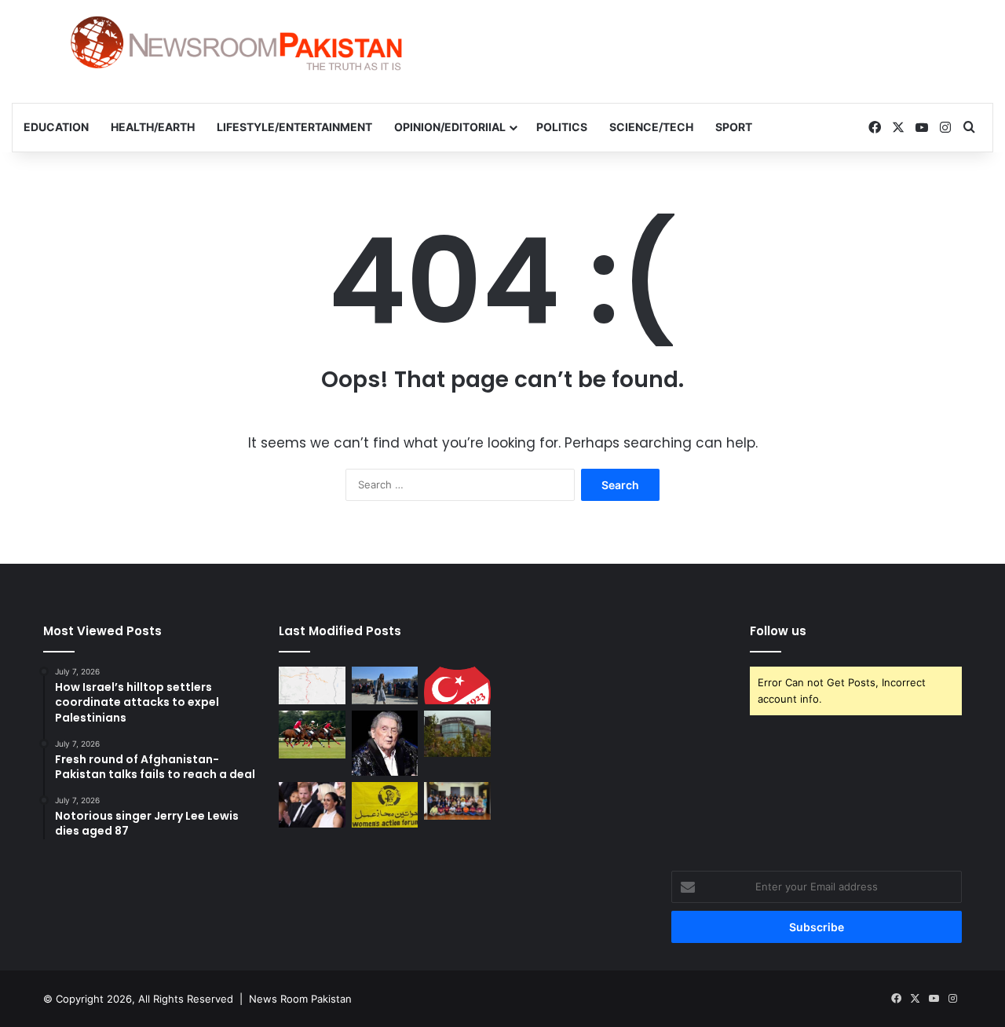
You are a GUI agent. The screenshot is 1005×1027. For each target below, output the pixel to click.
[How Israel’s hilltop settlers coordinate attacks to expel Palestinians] (312, 685)
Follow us (778, 631)
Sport (733, 126)
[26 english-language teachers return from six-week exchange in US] (457, 801)
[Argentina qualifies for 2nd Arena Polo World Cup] (312, 734)
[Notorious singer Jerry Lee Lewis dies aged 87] (385, 743)
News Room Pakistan (300, 998)
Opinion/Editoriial (450, 126)
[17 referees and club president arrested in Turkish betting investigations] (457, 686)
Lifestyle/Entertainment (294, 126)
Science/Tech (651, 126)
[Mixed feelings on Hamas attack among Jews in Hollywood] (457, 733)
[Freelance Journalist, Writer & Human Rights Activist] (236, 43)
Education (56, 126)
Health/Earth (153, 126)
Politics (561, 126)
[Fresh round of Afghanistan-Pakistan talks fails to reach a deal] (385, 685)
